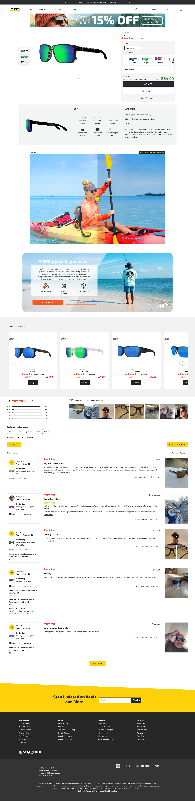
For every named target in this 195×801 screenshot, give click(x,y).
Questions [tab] (28, 438)
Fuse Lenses (48, 775)
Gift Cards (23, 742)
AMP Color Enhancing (66, 730)
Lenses (29, 9)
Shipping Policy (103, 736)
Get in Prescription (148, 98)
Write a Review (179, 445)
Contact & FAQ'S (104, 726)
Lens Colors (62, 726)
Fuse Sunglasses (25, 736)
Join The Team (142, 730)
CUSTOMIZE (150, 91)
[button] (132, 38)
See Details (129, 70)
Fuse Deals (141, 736)
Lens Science (63, 723)
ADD (31, 383)
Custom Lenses (25, 730)
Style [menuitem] (38, 431)
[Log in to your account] (167, 9)
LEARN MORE (81, 302)
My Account (102, 723)
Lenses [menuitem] (18, 431)
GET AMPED (47, 302)
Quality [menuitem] (28, 431)
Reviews (140, 733)
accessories (132, 137)
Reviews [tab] (13, 438)
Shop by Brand (24, 723)
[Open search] (136, 9)
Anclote (136, 369)
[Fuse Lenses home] (15, 9)
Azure (32, 371)
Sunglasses (59, 9)
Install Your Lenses (65, 736)
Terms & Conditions (105, 739)
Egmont (32, 369)
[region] (128, 411)
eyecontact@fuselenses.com (50, 773)
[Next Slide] (186, 411)
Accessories (23, 739)
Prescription (44, 9)
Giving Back (141, 739)
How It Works (63, 733)
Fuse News (141, 726)
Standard (130, 48)
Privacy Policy (103, 733)
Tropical (84, 371)
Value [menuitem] (46, 431)
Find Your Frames (65, 739)
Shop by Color (24, 726)
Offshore (136, 371)
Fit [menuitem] (10, 431)
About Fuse (141, 723)
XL (139, 48)
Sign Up (136, 700)
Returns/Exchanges (105, 730)
